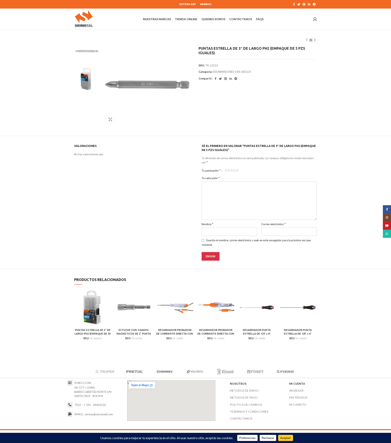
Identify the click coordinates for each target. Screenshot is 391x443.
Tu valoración (211, 178)
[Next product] (315, 40)
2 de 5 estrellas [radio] (228, 170)
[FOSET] (256, 372)
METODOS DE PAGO (244, 397)
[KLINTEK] (225, 372)
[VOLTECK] (195, 372)
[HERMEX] (165, 372)
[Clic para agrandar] (110, 119)
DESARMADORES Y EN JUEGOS (232, 71)
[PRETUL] (135, 372)
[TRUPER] (105, 372)
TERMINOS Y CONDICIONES (249, 411)
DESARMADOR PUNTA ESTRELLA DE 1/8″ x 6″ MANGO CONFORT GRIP (298, 333)
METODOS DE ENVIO (244, 390)
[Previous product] (307, 40)
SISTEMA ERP (187, 4)
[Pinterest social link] (304, 4)
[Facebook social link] (294, 4)
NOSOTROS (238, 383)
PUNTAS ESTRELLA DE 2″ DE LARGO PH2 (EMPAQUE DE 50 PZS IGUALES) (93, 333)
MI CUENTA (297, 383)
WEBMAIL (206, 4)
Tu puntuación (211, 170)
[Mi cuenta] (315, 19)
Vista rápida (108, 295)
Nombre (207, 224)
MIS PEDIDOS (298, 397)
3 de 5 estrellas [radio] (231, 170)
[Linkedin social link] (309, 4)
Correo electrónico (273, 224)
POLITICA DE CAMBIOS (246, 404)
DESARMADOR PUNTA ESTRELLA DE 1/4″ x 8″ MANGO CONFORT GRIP (257, 333)
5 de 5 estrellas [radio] (237, 170)
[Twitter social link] (298, 4)
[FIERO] (286, 372)
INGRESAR (296, 390)
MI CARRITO (297, 404)
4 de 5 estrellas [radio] (234, 170)
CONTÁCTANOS (241, 418)
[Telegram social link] (314, 4)
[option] (86, 51)
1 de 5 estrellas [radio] (226, 170)
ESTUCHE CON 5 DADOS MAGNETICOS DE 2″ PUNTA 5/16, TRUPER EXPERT (133, 333)
